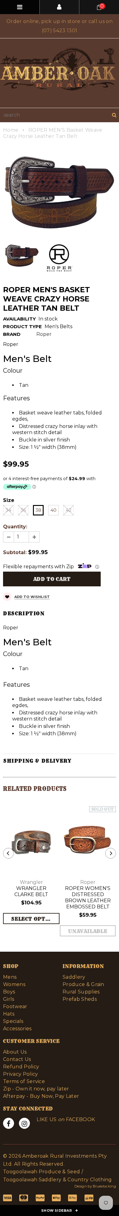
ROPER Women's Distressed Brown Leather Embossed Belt (88, 897)
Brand (11, 334)
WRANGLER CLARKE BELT (31, 891)
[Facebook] (8, 1123)
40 (53, 510)
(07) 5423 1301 (59, 30)
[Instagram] (24, 1123)
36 (23, 510)
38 (38, 510)
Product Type (22, 326)
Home (10, 130)
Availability (19, 319)
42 (68, 510)
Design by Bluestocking (95, 1186)
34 (8, 510)
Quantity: (15, 527)
